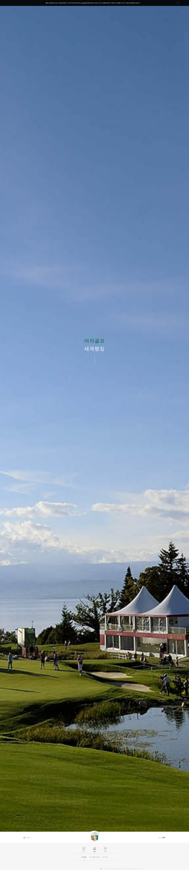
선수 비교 (105, 857)
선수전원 (84, 857)
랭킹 (94, 851)
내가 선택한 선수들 (94, 857)
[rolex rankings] (94, 836)
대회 (105, 851)
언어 (159, 838)
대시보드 (28, 837)
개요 (84, 851)
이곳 (83, 3)
